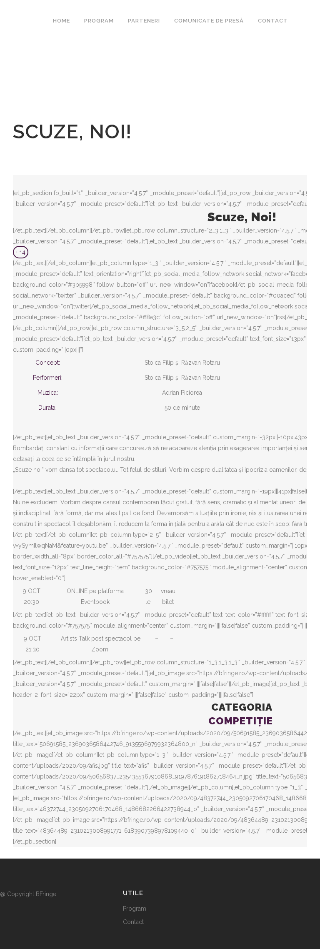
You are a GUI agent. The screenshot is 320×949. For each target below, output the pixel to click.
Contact (133, 922)
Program (134, 908)
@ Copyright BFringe (29, 894)
